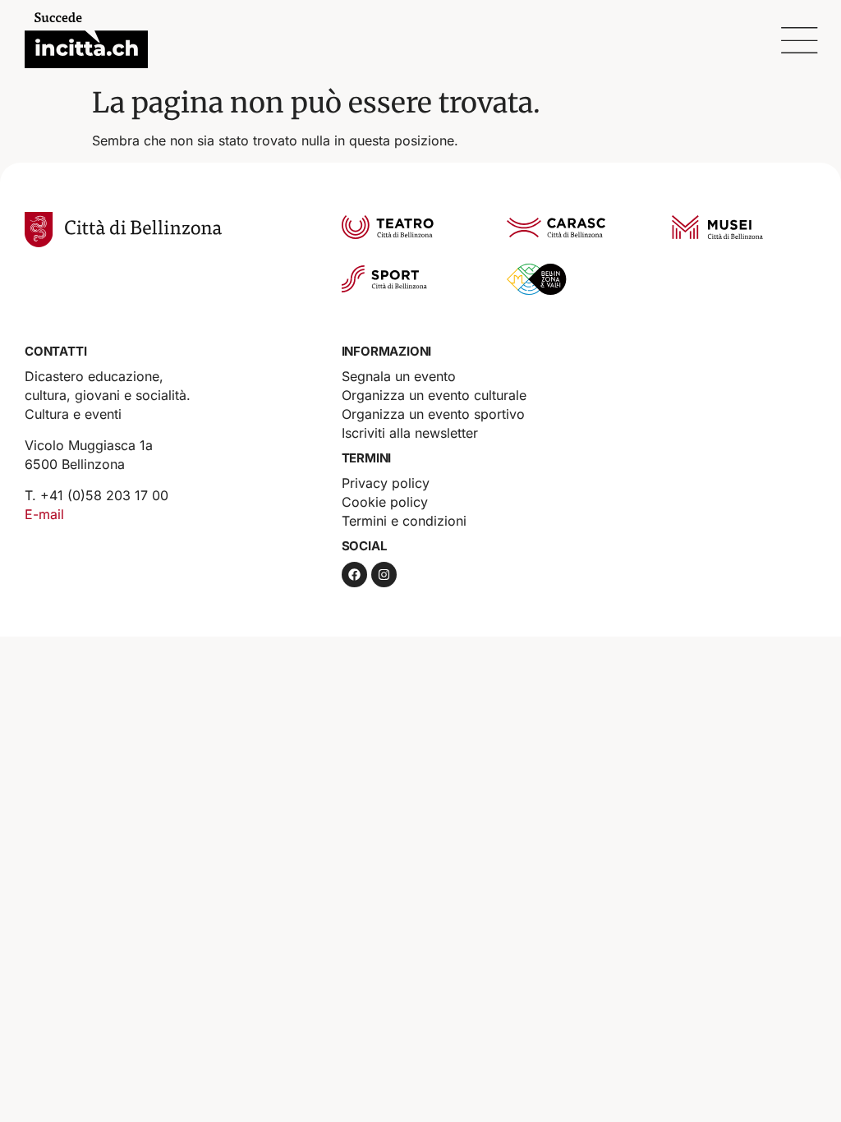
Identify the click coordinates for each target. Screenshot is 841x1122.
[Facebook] (354, 574)
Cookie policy (385, 502)
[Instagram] (384, 574)
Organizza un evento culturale (434, 395)
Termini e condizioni (404, 521)
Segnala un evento (399, 376)
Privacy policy (386, 483)
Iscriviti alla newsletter (410, 433)
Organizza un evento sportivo (433, 414)
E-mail (44, 514)
